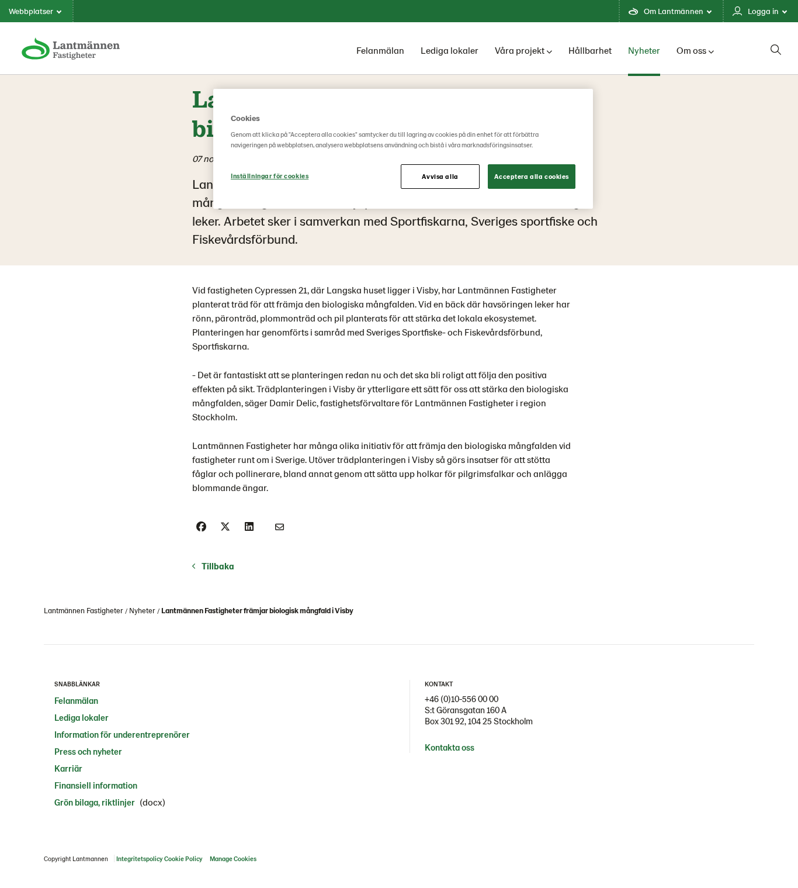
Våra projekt (519, 50)
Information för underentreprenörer (122, 734)
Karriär (68, 768)
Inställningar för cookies (269, 175)
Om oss (691, 50)
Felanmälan (380, 50)
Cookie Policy (183, 858)
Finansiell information (95, 785)
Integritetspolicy (139, 858)
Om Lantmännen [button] (673, 11)
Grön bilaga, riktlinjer (94, 802)
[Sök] (776, 50)
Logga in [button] (763, 11)
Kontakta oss (449, 747)
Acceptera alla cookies (531, 176)
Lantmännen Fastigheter (83, 610)
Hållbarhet (590, 50)
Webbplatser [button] (31, 11)
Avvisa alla (440, 176)
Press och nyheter (88, 751)
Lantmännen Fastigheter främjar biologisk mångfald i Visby (257, 610)
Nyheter (644, 50)
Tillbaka (218, 566)
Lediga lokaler (449, 50)
